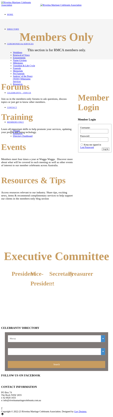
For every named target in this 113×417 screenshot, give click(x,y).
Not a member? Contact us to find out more (95, 81)
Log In (105, 149)
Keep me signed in (92, 144)
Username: (85, 127)
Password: (85, 136)
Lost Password (87, 147)
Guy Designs (80, 411)
